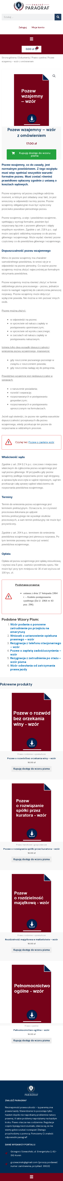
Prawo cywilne (39, 57)
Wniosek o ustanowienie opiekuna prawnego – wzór (33, 637)
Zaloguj (23, 27)
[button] (31, 39)
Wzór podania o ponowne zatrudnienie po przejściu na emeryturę (29, 628)
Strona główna (9, 57)
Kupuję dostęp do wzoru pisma (31, 768)
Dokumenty (24, 57)
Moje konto (38, 27)
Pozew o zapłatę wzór (41, 442)
